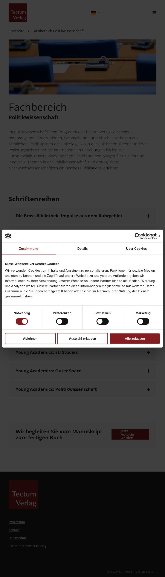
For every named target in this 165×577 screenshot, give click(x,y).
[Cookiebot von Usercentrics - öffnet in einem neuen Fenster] (141, 236)
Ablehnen (30, 338)
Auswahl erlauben (82, 338)
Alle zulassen (135, 338)
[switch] (62, 321)
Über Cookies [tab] (136, 248)
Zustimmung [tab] (28, 248)
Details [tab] (82, 248)
